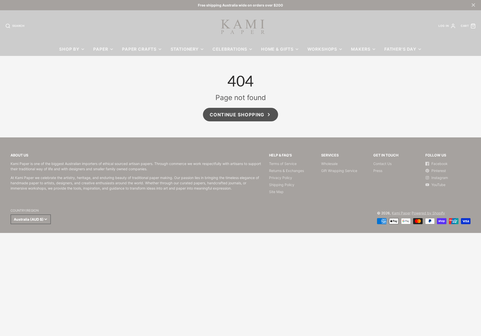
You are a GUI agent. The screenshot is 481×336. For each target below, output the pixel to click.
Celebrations (229, 49)
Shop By (69, 49)
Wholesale (329, 163)
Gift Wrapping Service (339, 171)
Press (377, 171)
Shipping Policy (281, 185)
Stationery (185, 49)
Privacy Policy (280, 178)
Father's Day (400, 49)
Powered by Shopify (428, 213)
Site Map (276, 192)
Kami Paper (401, 213)
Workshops (322, 49)
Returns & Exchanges (286, 171)
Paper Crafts (139, 49)
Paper (100, 49)
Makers (360, 49)
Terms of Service (283, 163)
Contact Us (382, 163)
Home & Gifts (277, 49)
